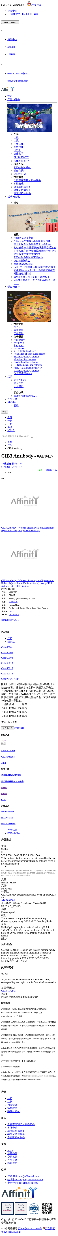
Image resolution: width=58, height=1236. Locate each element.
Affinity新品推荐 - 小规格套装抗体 (32, 241)
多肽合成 (19, 183)
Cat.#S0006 (7, 652)
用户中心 (12, 402)
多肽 (9, 427)
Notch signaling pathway (26, 362)
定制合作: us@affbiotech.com (22, 1182)
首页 (9, 96)
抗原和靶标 (13, 833)
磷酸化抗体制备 (22, 190)
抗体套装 (19, 153)
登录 (16, 405)
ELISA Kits (21, 157)
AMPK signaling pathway (26, 370)
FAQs (16, 327)
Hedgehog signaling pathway (28, 365)
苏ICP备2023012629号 (30, 1228)
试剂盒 (17, 150)
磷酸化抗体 (20, 170)
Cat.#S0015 (7, 668)
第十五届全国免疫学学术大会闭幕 (32, 244)
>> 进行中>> (11, 463)
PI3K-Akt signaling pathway (28, 367)
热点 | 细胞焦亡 (22, 260)
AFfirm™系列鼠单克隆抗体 (28, 257)
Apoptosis (19, 345)
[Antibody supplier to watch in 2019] (7, 1214)
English (26, 14)
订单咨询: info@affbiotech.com (23, 1176)
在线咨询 (36, 5)
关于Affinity (20, 380)
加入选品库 (7, 728)
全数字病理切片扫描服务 (27, 180)
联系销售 (19, 383)
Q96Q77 (12, 611)
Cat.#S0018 (7, 673)
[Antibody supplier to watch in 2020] (21, 1214)
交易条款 (12, 1156)
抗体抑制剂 (21, 161)
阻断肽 (11, 641)
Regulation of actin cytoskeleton (29, 353)
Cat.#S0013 (7, 663)
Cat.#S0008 (7, 657)
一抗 (16, 137)
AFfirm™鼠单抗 (22, 167)
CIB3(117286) (8, 990)
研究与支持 (13, 286)
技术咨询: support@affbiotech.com (25, 1179)
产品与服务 (13, 99)
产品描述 (12, 830)
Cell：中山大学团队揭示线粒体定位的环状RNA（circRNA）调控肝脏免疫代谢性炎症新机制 (34, 270)
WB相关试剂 (21, 174)
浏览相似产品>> (10, 620)
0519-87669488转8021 (18, 73)
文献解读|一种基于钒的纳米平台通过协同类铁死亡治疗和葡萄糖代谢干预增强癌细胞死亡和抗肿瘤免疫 (35, 250)
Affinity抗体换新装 (24, 237)
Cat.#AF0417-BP (10, 679)
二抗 (16, 140)
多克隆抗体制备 (22, 193)
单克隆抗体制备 (22, 187)
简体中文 (15, 14)
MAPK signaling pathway (26, 356)
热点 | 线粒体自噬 (23, 263)
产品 (9, 445)
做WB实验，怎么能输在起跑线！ (32, 277)
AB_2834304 (14, 615)
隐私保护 (12, 1163)
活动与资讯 (13, 196)
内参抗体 (19, 143)
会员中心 (12, 10)
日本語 (35, 14)
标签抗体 (19, 147)
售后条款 (12, 1153)
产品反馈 (19, 333)
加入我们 (19, 386)
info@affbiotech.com (17, 81)
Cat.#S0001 (7, 647)
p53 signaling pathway (25, 351)
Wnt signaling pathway (25, 359)
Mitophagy (19, 342)
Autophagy (19, 339)
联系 (9, 376)
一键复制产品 (50, 470)
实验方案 (19, 330)
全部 (9, 417)
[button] (5, 588)
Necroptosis (19, 348)
